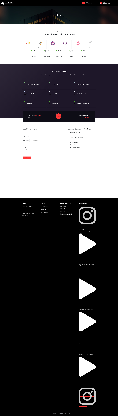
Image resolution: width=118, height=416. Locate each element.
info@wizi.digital (106, 3)
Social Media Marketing (31, 93)
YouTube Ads (55, 84)
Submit (26, 157)
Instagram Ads (55, 103)
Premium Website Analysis (83, 103)
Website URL (25, 143)
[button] (34, 3)
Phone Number (26, 140)
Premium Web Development (83, 84)
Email (24, 136)
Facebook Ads (55, 93)
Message (24, 147)
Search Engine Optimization (32, 84)
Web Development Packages (83, 93)
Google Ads (29, 103)
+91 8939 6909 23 (89, 3)
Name (24, 132)
